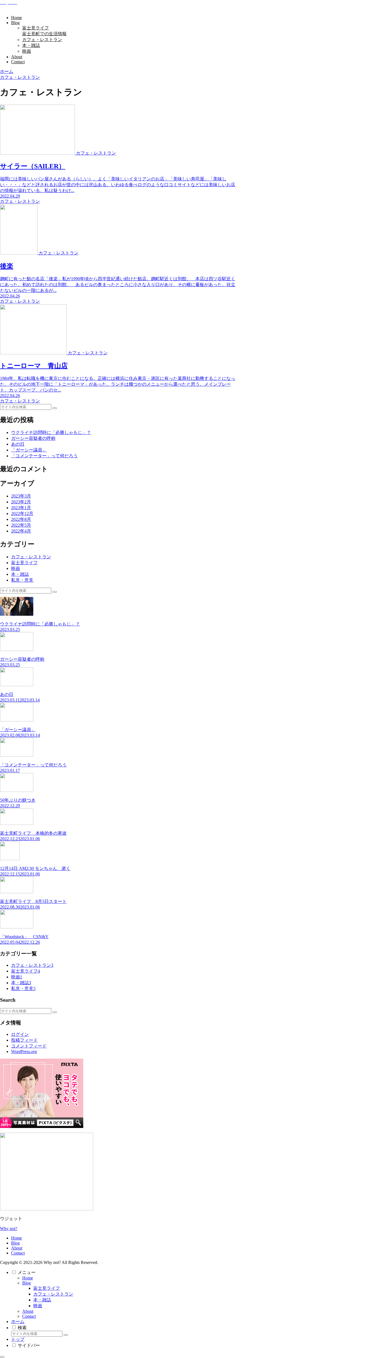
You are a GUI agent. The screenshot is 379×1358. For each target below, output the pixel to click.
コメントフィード (29, 1046)
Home (16, 1238)
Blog (15, 1243)
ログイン (20, 1034)
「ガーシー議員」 (29, 450)
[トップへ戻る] (2, 1357)
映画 (37, 1305)
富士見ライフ (46, 1288)
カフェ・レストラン (53, 1294)
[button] (54, 408)
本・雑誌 (42, 1300)
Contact (18, 1253)
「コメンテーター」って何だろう (44, 455)
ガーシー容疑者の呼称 (33, 438)
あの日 (17, 444)
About (16, 1248)
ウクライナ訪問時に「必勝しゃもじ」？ (51, 432)
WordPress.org (24, 1051)
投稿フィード (24, 1040)
